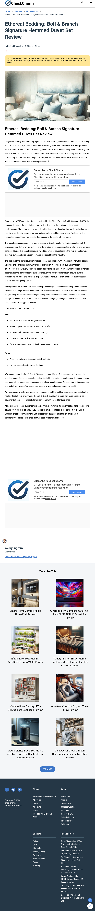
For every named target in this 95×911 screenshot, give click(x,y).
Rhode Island (66, 821)
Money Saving (39, 852)
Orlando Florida (67, 817)
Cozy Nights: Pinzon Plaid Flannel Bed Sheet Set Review (72, 888)
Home (7, 11)
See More (47, 769)
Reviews (18, 11)
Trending (36, 865)
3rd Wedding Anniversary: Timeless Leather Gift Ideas (72, 860)
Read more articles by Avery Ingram (21, 556)
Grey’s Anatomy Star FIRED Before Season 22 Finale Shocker (72, 879)
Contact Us (37, 803)
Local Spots (66, 796)
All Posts (37, 807)
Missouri (65, 810)
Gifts (35, 845)
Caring (35, 862)
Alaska (64, 800)
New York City (67, 814)
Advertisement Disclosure (44, 796)
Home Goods (32, 11)
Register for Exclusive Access (42, 815)
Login (35, 810)
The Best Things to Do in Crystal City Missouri (71, 852)
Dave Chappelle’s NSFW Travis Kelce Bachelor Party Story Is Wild (71, 844)
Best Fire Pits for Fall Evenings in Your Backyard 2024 (72, 898)
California (65, 824)
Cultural (36, 841)
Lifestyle (37, 848)
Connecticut (66, 803)
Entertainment (39, 858)
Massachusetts (68, 807)
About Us (37, 800)
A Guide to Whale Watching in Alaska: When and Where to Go (72, 869)
